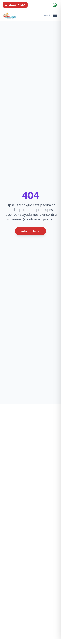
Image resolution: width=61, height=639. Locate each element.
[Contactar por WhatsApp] (54, 4)
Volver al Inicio (30, 231)
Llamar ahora (17, 4)
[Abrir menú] (55, 15)
